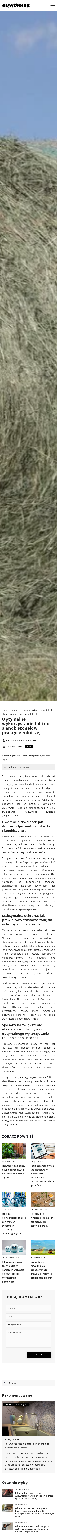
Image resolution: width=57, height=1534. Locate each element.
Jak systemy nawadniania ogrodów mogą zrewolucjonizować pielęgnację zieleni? (41, 1270)
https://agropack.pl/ (27, 862)
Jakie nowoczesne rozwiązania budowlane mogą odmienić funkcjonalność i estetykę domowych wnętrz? (35, 1512)
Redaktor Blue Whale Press (21, 740)
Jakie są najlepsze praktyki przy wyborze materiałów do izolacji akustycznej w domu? (32, 1529)
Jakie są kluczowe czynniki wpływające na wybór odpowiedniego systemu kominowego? (35, 1496)
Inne (29, 746)
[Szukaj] (5, 1383)
